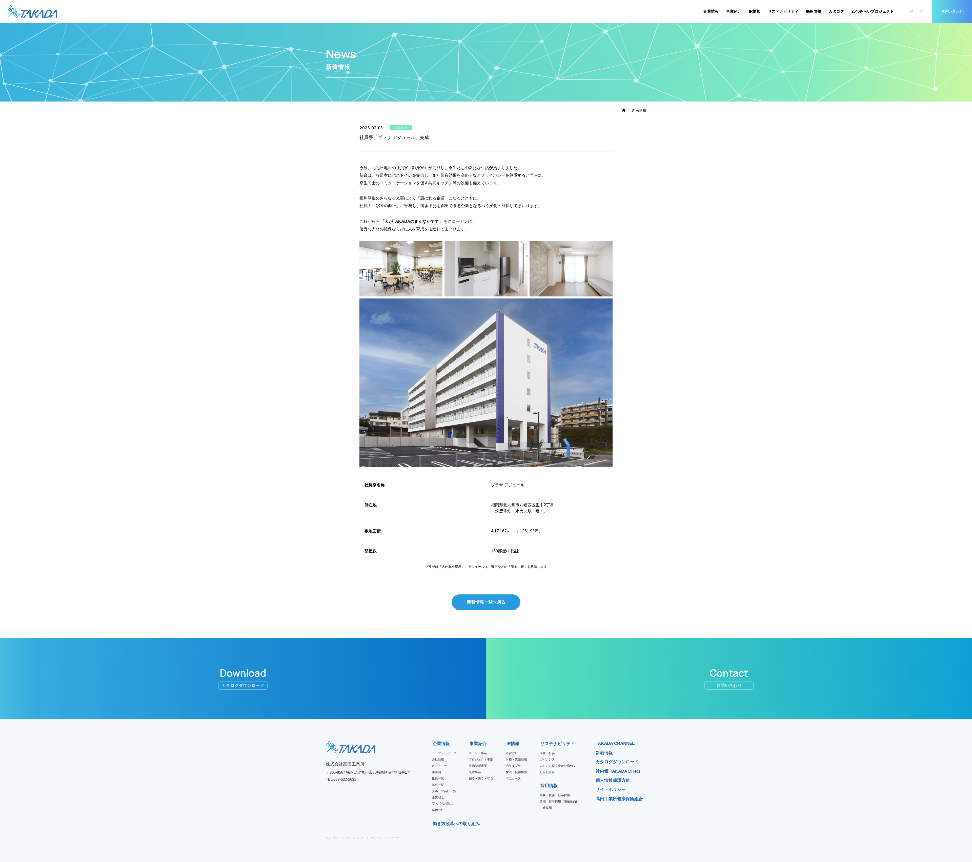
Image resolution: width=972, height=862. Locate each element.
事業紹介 (733, 11)
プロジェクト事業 (481, 759)
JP (911, 11)
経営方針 (512, 753)
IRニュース (513, 778)
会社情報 (438, 759)
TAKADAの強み (442, 804)
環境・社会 (547, 753)
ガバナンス (547, 759)
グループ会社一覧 (444, 791)
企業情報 (711, 11)
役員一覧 (438, 778)
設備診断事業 (478, 766)
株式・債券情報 (516, 772)
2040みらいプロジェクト (873, 11)
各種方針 (438, 810)
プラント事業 (478, 753)
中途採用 (546, 808)
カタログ (836, 11)
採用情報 (813, 11)
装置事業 (475, 772)
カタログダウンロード (617, 761)
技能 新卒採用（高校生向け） (561, 801)
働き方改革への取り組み (434, 823)
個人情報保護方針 (613, 780)
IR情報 (754, 11)
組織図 (436, 772)
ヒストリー (439, 766)
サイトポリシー (611, 789)
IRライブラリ (515, 766)
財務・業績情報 (516, 759)
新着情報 (604, 752)
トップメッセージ (444, 753)
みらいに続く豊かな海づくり (559, 766)
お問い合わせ (952, 11)
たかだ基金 (547, 772)
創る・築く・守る (481, 778)
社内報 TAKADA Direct (618, 771)
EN (921, 11)
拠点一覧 (438, 785)
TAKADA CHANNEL (615, 743)
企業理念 (438, 797)
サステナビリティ (783, 11)
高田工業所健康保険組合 (619, 798)
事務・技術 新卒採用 (555, 795)
